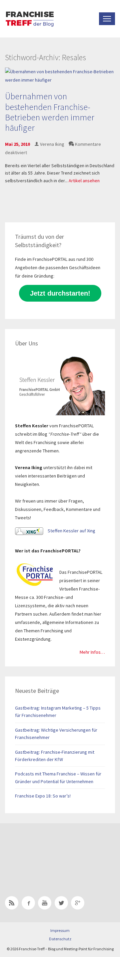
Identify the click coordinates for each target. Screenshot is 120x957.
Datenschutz (60, 938)
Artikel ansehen (84, 181)
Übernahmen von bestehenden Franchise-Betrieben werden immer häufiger (49, 112)
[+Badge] (51, 851)
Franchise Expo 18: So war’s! (43, 796)
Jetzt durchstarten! (60, 293)
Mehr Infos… (92, 652)
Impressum (60, 930)
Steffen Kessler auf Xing (71, 531)
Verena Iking (52, 144)
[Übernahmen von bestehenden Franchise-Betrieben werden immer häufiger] (60, 76)
